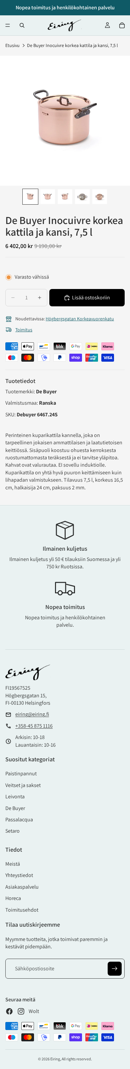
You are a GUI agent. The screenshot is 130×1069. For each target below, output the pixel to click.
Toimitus (23, 330)
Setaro (12, 830)
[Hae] (22, 25)
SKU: (11, 414)
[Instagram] (21, 1011)
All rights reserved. (77, 1058)
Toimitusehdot (21, 909)
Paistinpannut (21, 773)
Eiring (55, 1058)
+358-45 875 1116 (34, 725)
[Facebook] (9, 1011)
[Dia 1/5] (30, 196)
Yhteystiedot (19, 875)
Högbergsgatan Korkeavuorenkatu (80, 319)
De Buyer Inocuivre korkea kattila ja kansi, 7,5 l (72, 45)
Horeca (13, 898)
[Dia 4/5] (82, 196)
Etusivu (12, 45)
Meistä (12, 863)
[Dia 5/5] (99, 196)
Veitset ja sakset (23, 785)
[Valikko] (7, 25)
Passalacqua (19, 819)
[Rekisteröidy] (115, 969)
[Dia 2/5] (47, 196)
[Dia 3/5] (65, 196)
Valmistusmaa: (22, 402)
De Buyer (15, 808)
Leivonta (15, 796)
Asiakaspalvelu (22, 886)
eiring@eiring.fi (32, 714)
